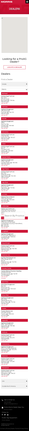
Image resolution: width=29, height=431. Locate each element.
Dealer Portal (15, 428)
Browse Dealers (8, 409)
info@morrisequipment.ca (11, 403)
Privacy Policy (24, 428)
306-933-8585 (7, 402)
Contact (3, 278)
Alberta (4, 89)
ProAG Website (6, 420)
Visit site (3, 103)
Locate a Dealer (14, 67)
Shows (8, 428)
